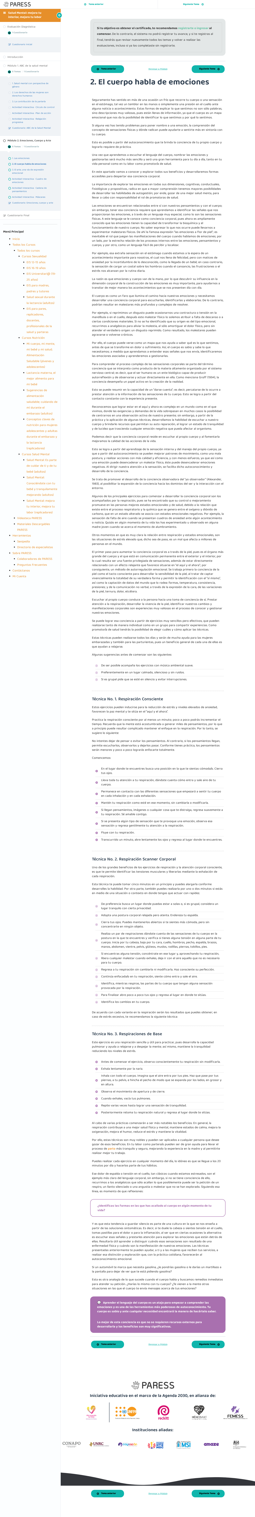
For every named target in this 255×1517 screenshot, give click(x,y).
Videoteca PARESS (29, 518)
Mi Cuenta (19, 576)
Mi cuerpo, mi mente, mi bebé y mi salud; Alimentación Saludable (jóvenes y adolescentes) (41, 355)
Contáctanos (21, 571)
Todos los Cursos (23, 245)
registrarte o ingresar (193, 28)
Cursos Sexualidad (34, 256)
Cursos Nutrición (33, 338)
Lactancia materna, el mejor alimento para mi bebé (41, 378)
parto (111, 1149)
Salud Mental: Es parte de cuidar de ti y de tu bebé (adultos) (42, 466)
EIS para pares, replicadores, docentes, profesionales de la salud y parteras (39, 320)
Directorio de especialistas (35, 547)
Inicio (16, 239)
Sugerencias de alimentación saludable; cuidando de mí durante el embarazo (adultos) (42, 402)
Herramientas (21, 536)
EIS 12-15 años (36, 262)
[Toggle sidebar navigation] (54, 15)
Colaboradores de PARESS (34, 559)
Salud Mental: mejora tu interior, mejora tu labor (24, 15)
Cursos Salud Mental (35, 454)
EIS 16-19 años (36, 268)
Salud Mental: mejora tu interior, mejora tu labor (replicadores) (41, 506)
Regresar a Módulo (157, 69)
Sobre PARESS (21, 553)
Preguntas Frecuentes (32, 565)
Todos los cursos (28, 251)
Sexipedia (23, 541)
